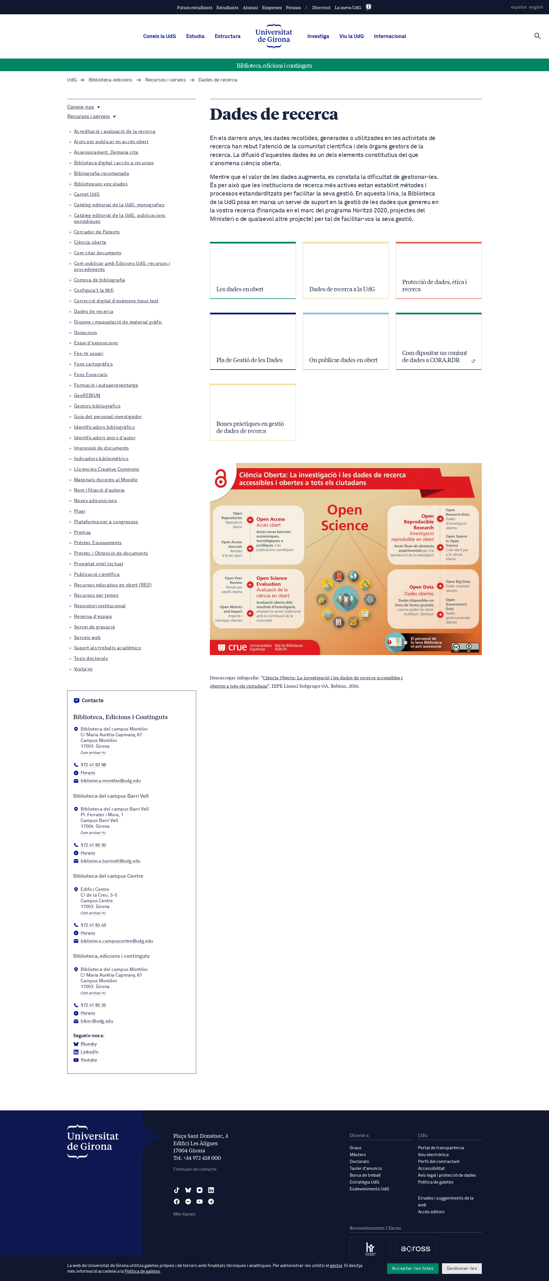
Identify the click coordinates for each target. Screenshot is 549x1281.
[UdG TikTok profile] (176, 1190)
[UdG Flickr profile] (188, 1201)
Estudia (195, 36)
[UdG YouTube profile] (199, 1201)
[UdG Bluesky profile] (188, 1190)
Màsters (358, 1155)
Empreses (272, 7)
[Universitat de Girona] (93, 1143)
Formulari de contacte (194, 1169)
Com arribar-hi (93, 753)
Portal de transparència (441, 1148)
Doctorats (359, 1162)
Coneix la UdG (159, 36)
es (518, 7)
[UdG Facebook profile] (176, 1201)
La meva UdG (348, 7)
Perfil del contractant (439, 1162)
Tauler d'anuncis (366, 1168)
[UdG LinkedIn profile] (211, 1190)
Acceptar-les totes (413, 1268)
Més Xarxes (184, 1214)
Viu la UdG (351, 36)
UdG (72, 80)
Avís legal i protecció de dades (447, 1175)
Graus (355, 1148)
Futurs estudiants (194, 7)
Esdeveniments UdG (369, 1189)
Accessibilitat (431, 1168)
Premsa (293, 7)
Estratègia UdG (364, 1182)
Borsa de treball (365, 1175)
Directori (321, 7)
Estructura (227, 36)
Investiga (318, 36)
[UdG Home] (274, 36)
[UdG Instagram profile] (199, 1190)
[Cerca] (537, 36)
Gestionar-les (462, 1268)
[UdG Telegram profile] (211, 1201)
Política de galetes (435, 1182)
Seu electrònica (433, 1155)
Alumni (250, 7)
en (536, 7)
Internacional (390, 36)
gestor (336, 1266)
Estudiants (227, 7)
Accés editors (431, 1212)
